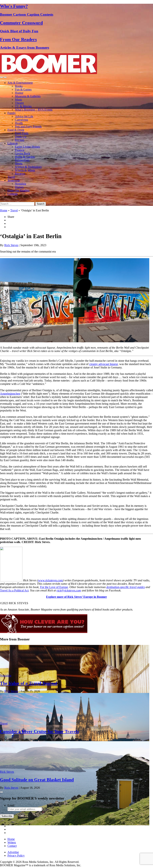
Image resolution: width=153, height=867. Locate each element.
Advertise (13, 852)
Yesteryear (13, 180)
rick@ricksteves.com (69, 590)
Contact (12, 845)
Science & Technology (28, 166)
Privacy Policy (16, 855)
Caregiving (21, 119)
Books (19, 86)
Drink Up (20, 136)
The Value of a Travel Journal (28, 683)
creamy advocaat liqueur (103, 364)
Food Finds (21, 133)
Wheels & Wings (25, 170)
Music (18, 99)
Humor (19, 92)
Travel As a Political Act (14, 590)
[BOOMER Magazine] (48, 73)
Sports (18, 163)
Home (3, 210)
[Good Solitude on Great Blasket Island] (74, 824)
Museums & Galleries (27, 96)
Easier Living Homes (27, 146)
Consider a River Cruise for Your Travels (39, 731)
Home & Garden (25, 156)
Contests (12, 193)
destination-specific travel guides (125, 587)
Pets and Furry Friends (28, 126)
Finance (19, 150)
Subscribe (6, 816)
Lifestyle (12, 143)
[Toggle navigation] (1, 77)
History (19, 187)
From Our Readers (18, 190)
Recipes (19, 140)
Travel (11, 177)
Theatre (19, 102)
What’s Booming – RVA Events (33, 109)
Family (11, 113)
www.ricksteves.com (50, 580)
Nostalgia (20, 183)
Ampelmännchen (10, 393)
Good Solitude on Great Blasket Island (37, 779)
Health (19, 123)
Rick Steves (11, 245)
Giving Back (22, 153)
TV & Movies (23, 106)
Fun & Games (23, 89)
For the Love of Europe (54, 587)
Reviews (20, 173)
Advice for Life (24, 116)
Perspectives (22, 160)
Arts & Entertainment (20, 82)
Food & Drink (15, 129)
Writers (11, 842)
